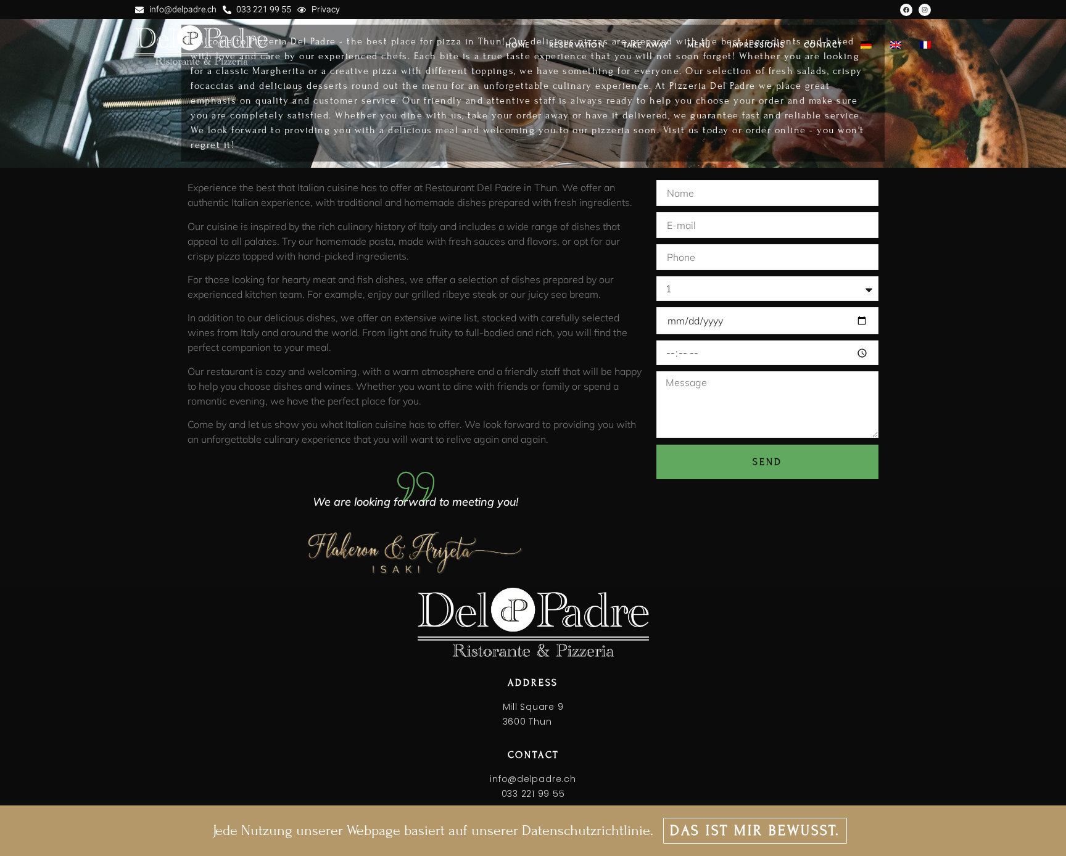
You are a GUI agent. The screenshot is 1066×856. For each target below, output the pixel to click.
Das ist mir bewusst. (755, 830)
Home (518, 45)
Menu (699, 45)
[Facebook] (906, 10)
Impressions (757, 45)
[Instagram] (925, 10)
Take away (646, 45)
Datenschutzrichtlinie (586, 830)
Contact (823, 45)
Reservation (577, 45)
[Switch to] (866, 45)
